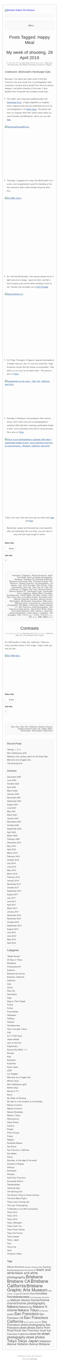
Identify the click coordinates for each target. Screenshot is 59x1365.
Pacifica (10, 1125)
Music (9, 1094)
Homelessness (13, 64)
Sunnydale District (15, 1181)
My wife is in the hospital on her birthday (25, 1101)
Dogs (9, 997)
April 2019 (11, 849)
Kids (35, 635)
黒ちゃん (32, 616)
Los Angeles (12, 1073)
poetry (10, 1314)
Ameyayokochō (14, 966)
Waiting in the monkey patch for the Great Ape (27, 756)
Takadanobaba (13, 1184)
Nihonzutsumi (13, 1118)
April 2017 (11, 904)
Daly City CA (37, 587)
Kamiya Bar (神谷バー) (17, 1049)
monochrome (34, 603)
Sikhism (39, 610)
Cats (9, 983)
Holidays (11, 1018)
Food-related (28, 635)
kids (8, 1300)
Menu (31, 25)
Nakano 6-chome (14, 1108)
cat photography (42, 583)
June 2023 (11, 780)
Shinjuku (11, 1174)
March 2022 (12, 790)
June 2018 (11, 866)
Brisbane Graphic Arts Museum (27, 1287)
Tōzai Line (11, 1246)
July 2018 (11, 863)
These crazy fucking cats (18, 1201)
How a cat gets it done (17, 1028)
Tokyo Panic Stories (16, 1229)
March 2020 (12, 835)
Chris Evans (41, 585)
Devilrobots (12, 994)
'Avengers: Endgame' (21, 575)
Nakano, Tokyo (13, 1115)
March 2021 (12, 814)
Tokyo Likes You (14, 1226)
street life (48, 610)
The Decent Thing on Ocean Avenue (23, 1194)
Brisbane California (44, 579)
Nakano (12, 1306)
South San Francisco (16, 1177)
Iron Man (36, 595)
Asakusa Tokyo (37, 1267)
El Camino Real (27, 1293)
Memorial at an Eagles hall (18, 1077)
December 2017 (14, 884)
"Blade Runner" (13, 956)
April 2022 (11, 787)
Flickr (16, 373)
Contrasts (29, 628)
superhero (43, 612)
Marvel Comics (45, 599)
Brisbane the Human (16, 973)
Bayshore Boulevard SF (26, 1270)
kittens (44, 595)
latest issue (31, 109)
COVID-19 (11, 1294)
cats (20, 585)
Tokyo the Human (15, 1232)
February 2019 (13, 856)
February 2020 (13, 839)
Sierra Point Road (38, 608)
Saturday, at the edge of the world (22, 1160)
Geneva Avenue (45, 589)
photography (43, 1310)
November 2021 (14, 797)
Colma (10, 987)
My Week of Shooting (28, 64)
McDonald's (15, 601)
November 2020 (14, 821)
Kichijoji (10, 1053)
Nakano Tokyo (28, 1309)
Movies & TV (13, 1091)
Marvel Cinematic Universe (26, 599)
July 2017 (11, 897)
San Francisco (26, 1313)
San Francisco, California (18, 1149)
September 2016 (14, 925)
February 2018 (13, 877)
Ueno (9, 1250)
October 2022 (13, 783)
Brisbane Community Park (20, 581)
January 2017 (13, 911)
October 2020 (13, 825)
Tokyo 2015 (12, 1219)
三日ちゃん (27, 614)
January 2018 (13, 880)
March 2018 (12, 873)
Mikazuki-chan (21, 603)
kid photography (35, 1297)
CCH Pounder (42, 286)
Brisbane (18, 579)
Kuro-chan (16, 597)
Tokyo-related (13, 1236)
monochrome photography (26, 1303)
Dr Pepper (23, 589)
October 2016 (13, 922)
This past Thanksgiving (17, 1205)
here (9, 119)
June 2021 (11, 807)
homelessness (13, 595)
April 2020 (11, 832)
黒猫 (40, 616)
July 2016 (11, 932)
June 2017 (11, 901)
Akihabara (11, 963)
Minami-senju (13, 1080)
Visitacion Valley (14, 1253)
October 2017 (13, 887)
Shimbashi (11, 1170)
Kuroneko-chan (45, 597)
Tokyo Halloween (14, 1222)
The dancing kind (14, 763)
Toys (9, 1243)
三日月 (36, 614)
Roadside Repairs (15, 1142)
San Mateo (12, 1153)
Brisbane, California (15, 976)
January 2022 (13, 794)
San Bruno (11, 1146)
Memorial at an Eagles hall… (19, 759)
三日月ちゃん (46, 614)
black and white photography (39, 577)
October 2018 (13, 859)
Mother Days (12, 1087)
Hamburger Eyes (14, 102)
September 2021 (14, 801)
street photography (17, 612)
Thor (19, 614)
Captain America (26, 583)
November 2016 (14, 918)
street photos (32, 612)
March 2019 (12, 852)
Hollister (10, 1021)
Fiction (10, 1008)
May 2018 (11, 870)
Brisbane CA (28, 579)
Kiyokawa (11, 1059)
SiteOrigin (33, 1359)
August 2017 (12, 894)
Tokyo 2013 (12, 1215)
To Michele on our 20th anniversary (22, 1208)
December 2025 (14, 776)
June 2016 (11, 935)
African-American (39, 575)
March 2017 (12, 908)
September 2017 (14, 890)
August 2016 (12, 929)
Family (10, 1004)
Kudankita (11, 1063)
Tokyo (12, 1340)
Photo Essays (13, 1132)
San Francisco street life (32, 1322)
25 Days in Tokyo (14, 959)
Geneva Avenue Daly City (29, 728)
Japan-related (13, 1039)
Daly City (48, 63)
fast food (33, 589)
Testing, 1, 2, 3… (14, 749)
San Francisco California (27, 1319)
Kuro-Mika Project (30, 597)
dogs (17, 1293)
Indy (9, 1032)
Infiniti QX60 (25, 595)
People (41, 635)
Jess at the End (14, 1042)
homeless (48, 593)
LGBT (9, 1070)
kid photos (45, 1297)
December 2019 (14, 842)
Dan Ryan (26, 63)
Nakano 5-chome (14, 1104)
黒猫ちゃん (48, 616)
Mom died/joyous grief (16, 752)
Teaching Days (13, 1187)
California (49, 633)
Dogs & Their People (16, 1001)
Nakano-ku (25, 1307)
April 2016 (11, 942)
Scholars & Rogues (44, 64)
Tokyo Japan (28, 1340)
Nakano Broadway (15, 1111)
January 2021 (13, 818)
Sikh (32, 610)
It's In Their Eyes (14, 1035)
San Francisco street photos (29, 1325)
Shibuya (10, 1167)
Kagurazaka (12, 1046)
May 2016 (11, 939)
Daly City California (28, 726)
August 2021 (12, 804)
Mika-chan (47, 601)
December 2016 (14, 915)
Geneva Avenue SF (17, 591)
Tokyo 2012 (12, 1212)
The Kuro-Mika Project (17, 1198)
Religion (10, 1139)
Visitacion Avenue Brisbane (33, 1344)
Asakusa (11, 970)
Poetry (10, 1136)
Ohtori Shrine (13, 1122)
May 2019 (11, 846)
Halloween (11, 1015)
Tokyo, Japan (13, 1239)
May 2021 (11, 811)
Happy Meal (37, 593)
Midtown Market (20, 1300)
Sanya (10, 1156)
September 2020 (14, 828)
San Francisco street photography (33, 606)
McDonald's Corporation (31, 601)
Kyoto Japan (12, 1066)
